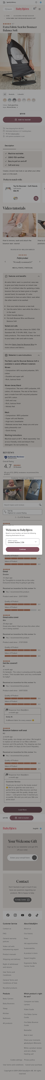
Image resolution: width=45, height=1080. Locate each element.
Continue (22, 549)
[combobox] (22, 541)
